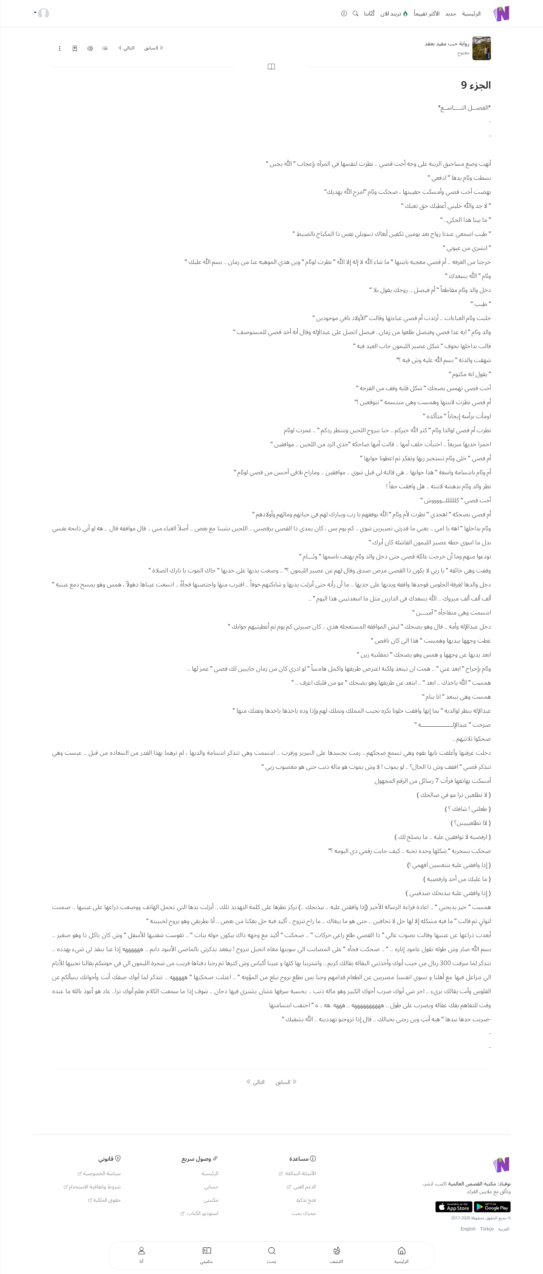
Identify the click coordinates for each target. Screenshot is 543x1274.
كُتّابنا (369, 14)
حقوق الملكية (107, 1200)
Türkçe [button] (487, 1229)
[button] (355, 14)
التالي (128, 48)
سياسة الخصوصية (102, 1173)
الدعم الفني (304, 1187)
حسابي (211, 1187)
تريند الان (391, 14)
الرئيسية (471, 14)
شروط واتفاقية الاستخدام (95, 1187)
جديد (450, 14)
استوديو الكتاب (202, 1213)
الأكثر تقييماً (427, 14)
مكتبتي (211, 1200)
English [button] (468, 1229)
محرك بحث (304, 1213)
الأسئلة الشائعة (300, 1173)
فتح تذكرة (306, 1200)
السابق (151, 48)
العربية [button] (503, 1229)
